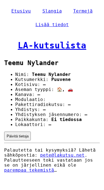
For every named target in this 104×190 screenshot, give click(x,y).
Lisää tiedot (52, 24)
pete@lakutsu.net (62, 155)
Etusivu (21, 11)
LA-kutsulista (52, 45)
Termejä (83, 11)
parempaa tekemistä (29, 170)
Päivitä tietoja (18, 136)
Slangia (52, 11)
